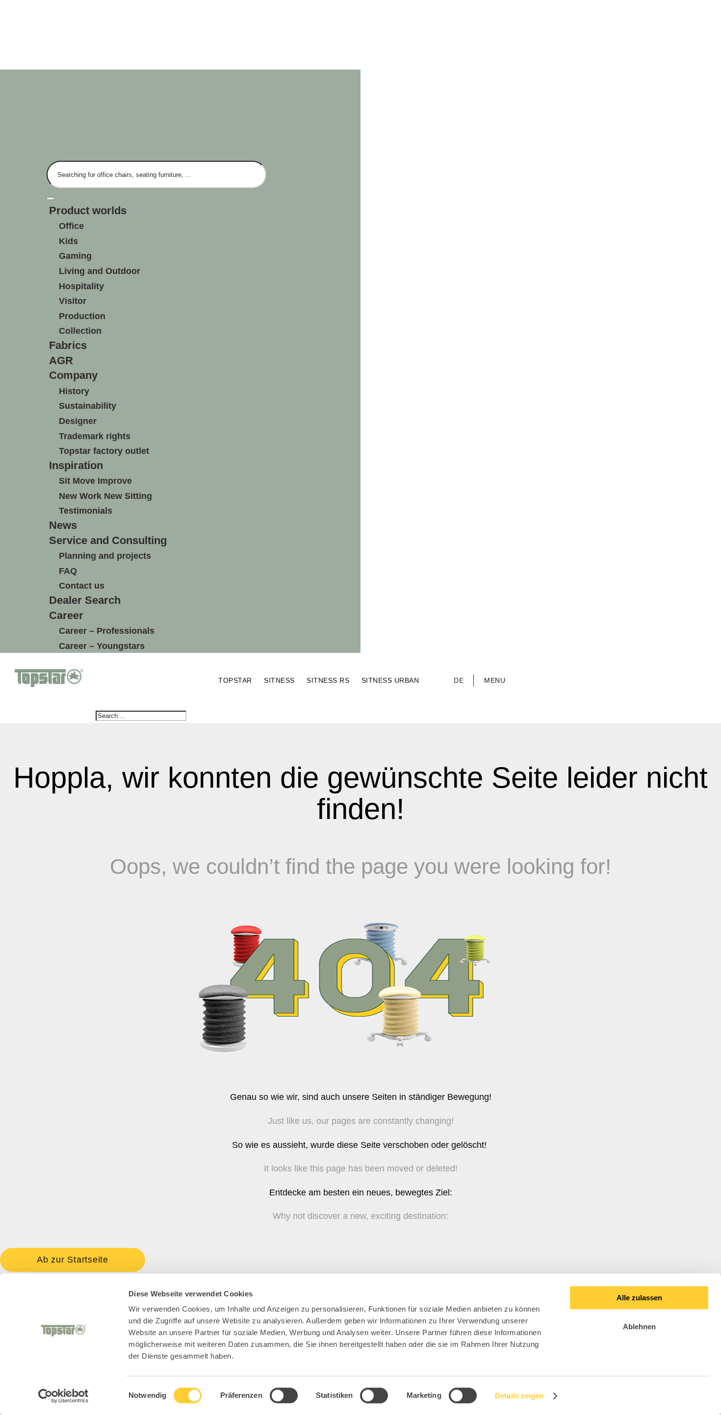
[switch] (284, 1395)
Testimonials (85, 511)
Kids (68, 241)
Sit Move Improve (95, 481)
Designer (78, 421)
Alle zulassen (639, 1297)
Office (71, 226)
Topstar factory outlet (104, 451)
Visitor (72, 301)
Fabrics (68, 345)
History (74, 391)
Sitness (280, 680)
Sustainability (87, 406)
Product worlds (88, 210)
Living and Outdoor (99, 271)
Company (73, 375)
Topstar (236, 680)
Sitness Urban (390, 680)
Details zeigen (519, 1395)
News (63, 525)
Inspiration (76, 465)
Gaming (75, 256)
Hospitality (81, 286)
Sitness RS (329, 680)
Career (66, 615)
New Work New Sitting (105, 496)
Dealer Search (85, 600)
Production (82, 316)
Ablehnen (639, 1326)
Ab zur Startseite (72, 1260)
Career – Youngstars (102, 646)
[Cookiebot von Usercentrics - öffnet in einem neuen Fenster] (63, 1396)
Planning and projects (105, 556)
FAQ (68, 571)
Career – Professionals (106, 631)
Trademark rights (94, 436)
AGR (61, 360)
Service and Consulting (108, 540)
